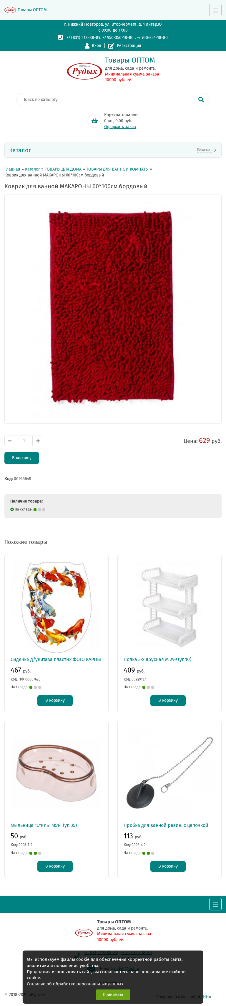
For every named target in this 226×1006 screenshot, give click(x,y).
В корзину (21, 457)
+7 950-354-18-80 (152, 37)
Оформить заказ (120, 126)
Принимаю (113, 994)
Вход (96, 45)
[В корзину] (94, 121)
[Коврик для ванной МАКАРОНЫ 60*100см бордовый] (113, 309)
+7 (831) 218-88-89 (83, 37)
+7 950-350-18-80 (118, 37)
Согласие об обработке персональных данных (75, 984)
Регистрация (129, 45)
